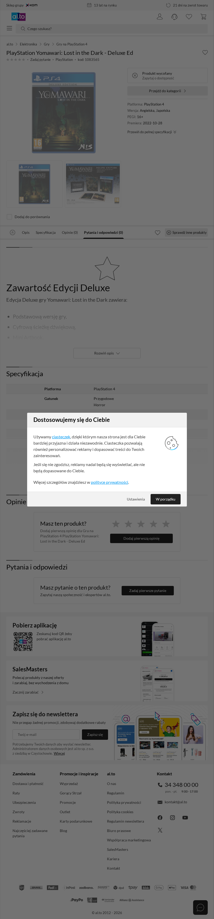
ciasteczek (61, 436)
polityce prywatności (109, 482)
